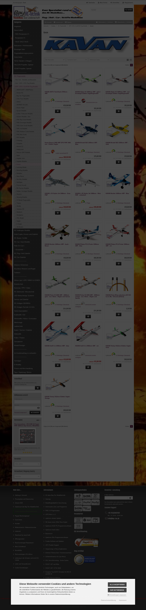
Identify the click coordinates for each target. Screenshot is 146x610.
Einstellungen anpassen (118, 595)
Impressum (123, 600)
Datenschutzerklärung (108, 600)
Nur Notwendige (117, 590)
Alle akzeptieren (117, 584)
